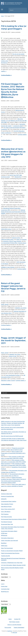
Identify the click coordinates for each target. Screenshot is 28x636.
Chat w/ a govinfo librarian (14, 624)
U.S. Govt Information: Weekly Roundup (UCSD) (13, 565)
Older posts (4, 392)
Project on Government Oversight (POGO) (12, 550)
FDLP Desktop (4, 514)
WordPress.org (5, 591)
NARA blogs (4, 545)
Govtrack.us (4, 62)
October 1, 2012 (5, 100)
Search (24, 10)
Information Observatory (7, 538)
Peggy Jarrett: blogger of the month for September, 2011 (13, 340)
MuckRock (3, 543)
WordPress (9, 631)
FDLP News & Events (6, 516)
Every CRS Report (5, 511)
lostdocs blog (4, 61)
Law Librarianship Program (13, 375)
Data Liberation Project (7, 504)
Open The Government (7, 548)
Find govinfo (8, 627)
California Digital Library (7, 239)
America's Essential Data (7, 496)
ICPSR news (4, 533)
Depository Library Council (8, 380)
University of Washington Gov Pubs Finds (11, 562)
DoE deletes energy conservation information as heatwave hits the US (13, 432)
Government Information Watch (9, 531)
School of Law (12, 356)
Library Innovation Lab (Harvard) (9, 540)
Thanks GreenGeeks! (19, 627)
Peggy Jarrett (4, 304)
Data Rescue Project (6, 506)
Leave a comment (15, 32)
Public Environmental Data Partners (10, 553)
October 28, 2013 (5, 32)
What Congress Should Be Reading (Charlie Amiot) (12, 568)
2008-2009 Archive (6, 229)
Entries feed (4, 586)
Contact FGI (17, 619)
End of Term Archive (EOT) (8, 509)
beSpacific (4, 499)
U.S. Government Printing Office (9, 243)
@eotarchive (18, 176)
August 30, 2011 (5, 294)
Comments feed (5, 589)
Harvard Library (22, 243)
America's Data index (6, 493)
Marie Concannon (5, 463)
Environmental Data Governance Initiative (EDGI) (13, 519)
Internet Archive (16, 237)
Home (2, 16)
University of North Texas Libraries (12, 241)
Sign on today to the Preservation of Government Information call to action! (13, 453)
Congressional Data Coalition (8, 501)
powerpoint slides (17, 126)
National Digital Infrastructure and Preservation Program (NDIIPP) (13, 211)
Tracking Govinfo (5, 555)
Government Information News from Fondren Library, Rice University (12, 527)
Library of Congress (21, 239)
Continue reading (6, 325)
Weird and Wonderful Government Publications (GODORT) (13, 559)
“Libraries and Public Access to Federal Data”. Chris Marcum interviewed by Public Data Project (13, 439)
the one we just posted (18, 54)
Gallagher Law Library (20, 307)
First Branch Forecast (6, 521)
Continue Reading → (6, 75)
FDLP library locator (14, 621)
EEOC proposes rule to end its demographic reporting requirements (12, 428)
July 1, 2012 (4, 160)
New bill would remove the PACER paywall (12, 436)
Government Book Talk (7, 524)
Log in (2, 584)
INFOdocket (4, 535)
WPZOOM (15, 632)
